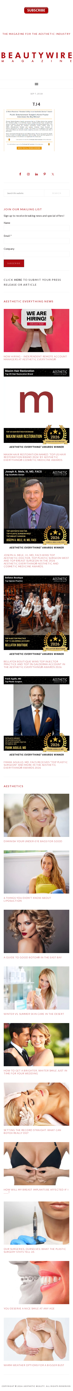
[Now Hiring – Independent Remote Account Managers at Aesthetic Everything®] (36, 331)
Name (7, 222)
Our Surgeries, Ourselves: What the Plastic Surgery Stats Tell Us (35, 1250)
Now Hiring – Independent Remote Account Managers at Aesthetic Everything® (35, 358)
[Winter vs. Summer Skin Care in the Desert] (36, 988)
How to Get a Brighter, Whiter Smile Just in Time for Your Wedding (35, 1072)
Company (9, 248)
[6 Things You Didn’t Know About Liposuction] (36, 872)
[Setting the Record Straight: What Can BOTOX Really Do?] (36, 1105)
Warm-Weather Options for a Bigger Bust (34, 1365)
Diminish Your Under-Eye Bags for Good (33, 841)
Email (8, 235)
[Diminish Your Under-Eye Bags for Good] (36, 816)
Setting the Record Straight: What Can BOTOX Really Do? (32, 1131)
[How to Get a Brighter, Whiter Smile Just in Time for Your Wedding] (36, 1045)
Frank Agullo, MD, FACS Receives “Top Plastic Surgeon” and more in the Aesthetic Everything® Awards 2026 (36, 765)
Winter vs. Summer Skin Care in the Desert (34, 1013)
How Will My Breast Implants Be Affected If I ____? (36, 1191)
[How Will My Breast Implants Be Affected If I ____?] (36, 1164)
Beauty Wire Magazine (36, 62)
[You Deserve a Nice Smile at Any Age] (36, 1283)
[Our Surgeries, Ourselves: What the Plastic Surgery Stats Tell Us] (36, 1223)
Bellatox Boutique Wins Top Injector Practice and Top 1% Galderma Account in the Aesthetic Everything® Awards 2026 (34, 664)
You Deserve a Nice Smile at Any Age (29, 1308)
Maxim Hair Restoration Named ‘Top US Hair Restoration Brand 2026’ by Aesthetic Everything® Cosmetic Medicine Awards (35, 457)
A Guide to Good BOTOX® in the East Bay (33, 957)
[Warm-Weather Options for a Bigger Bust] (36, 1340)
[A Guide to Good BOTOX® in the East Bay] (36, 932)
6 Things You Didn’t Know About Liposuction (27, 899)
